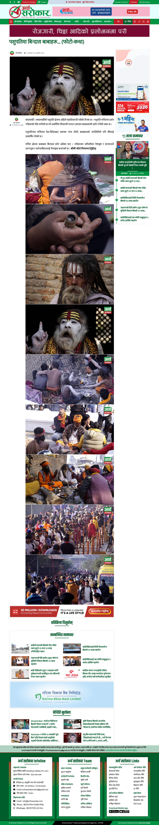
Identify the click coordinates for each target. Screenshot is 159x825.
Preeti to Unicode (29, 2)
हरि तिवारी (84, 787)
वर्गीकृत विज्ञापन (114, 803)
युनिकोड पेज (113, 781)
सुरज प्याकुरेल (66, 772)
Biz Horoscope (145, 2)
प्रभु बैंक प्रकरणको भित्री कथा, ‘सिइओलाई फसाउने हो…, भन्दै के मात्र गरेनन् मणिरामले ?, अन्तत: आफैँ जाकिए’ (97, 737)
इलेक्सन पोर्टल (114, 774)
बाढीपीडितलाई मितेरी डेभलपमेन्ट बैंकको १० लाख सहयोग (95, 648)
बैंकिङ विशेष (38, 21)
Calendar (133, 2)
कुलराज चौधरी (86, 791)
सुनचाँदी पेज (113, 788)
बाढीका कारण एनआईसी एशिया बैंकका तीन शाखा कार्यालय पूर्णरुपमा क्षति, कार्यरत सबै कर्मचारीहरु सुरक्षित (97, 673)
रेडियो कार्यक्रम (89, 2)
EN (118, 21)
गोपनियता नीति (139, 774)
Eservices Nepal (144, 822)
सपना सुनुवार (65, 807)
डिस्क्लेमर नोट (138, 800)
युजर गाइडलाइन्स (140, 796)
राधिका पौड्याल (86, 807)
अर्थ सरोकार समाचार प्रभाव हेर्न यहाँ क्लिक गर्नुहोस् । (121, 750)
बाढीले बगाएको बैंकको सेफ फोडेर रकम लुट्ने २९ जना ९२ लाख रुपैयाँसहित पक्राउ (43, 648)
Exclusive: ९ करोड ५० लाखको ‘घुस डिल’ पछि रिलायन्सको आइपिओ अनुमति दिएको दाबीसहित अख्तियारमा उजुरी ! (45, 737)
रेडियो (129, 21)
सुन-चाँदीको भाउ (97, 21)
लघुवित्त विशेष (48, 21)
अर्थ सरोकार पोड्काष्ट (74, 2)
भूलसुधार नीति (139, 781)
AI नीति (136, 788)
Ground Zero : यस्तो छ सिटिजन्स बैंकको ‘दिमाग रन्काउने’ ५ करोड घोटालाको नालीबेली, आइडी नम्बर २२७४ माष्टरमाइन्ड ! (44, 724)
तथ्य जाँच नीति (139, 778)
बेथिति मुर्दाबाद (28, 21)
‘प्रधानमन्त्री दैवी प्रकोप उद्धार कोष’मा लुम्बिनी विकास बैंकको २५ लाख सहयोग (44, 661)
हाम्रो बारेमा (137, 793)
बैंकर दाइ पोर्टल (114, 785)
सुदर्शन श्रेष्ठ (65, 779)
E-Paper (43, 2)
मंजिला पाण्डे (65, 791)
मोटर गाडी (86, 21)
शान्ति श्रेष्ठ (64, 799)
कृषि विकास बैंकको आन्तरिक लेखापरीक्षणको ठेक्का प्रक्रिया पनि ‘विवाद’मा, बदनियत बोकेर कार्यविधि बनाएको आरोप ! (96, 724)
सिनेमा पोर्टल (113, 778)
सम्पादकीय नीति (139, 771)
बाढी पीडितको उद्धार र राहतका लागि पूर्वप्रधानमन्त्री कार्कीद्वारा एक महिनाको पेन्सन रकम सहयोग (45, 673)
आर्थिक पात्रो (113, 800)
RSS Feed (137, 803)
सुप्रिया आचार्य (66, 787)
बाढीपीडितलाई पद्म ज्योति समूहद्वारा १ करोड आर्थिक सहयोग (97, 661)
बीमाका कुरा (57, 21)
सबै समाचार (18, 21)
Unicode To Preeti (121, 2)
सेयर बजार (67, 21)
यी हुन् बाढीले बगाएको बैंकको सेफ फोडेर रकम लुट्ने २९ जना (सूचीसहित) (133, 180)
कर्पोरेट (77, 21)
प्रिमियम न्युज (113, 796)
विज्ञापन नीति (138, 785)
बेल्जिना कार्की (85, 772)
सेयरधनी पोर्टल (114, 771)
